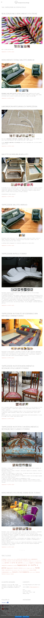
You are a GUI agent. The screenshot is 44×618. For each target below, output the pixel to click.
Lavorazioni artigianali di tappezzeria (19, 106)
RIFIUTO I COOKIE (26, 616)
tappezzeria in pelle (12, 565)
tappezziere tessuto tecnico (15, 568)
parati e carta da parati (14, 563)
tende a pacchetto (6, 570)
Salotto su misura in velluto (15, 154)
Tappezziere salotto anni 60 (14, 205)
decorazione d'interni (22, 560)
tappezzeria (5, 565)
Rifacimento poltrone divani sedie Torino (21, 493)
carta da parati (22, 559)
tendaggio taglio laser (30, 568)
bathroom (15, 559)
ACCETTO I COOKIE (18, 616)
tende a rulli (20, 570)
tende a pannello (14, 570)
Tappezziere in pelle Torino (14, 254)
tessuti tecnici (32, 572)
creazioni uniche (11, 560)
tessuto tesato (10, 574)
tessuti (10, 572)
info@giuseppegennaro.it (34, 587)
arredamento (4, 559)
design (30, 560)
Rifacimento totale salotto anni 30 (18, 60)
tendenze (31, 570)
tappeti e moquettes (35, 562)
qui (26, 610)
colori (29, 559)
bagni (12, 559)
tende (37, 568)
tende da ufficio (26, 570)
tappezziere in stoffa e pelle (8, 51)
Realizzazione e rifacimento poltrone (19, 14)
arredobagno (9, 559)
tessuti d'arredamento (20, 572)
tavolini (24, 568)
